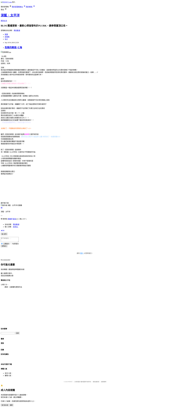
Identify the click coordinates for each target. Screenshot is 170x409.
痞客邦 (10, 219)
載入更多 (4, 234)
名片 (6, 39)
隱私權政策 (96, 381)
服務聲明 (103, 381)
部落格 (7, 37)
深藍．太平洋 (10, 15)
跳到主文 (4, 21)
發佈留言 (4, 246)
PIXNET (70, 381)
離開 (11, 405)
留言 (14, 219)
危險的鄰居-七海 (13, 47)
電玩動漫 (17, 30)
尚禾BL (15, 227)
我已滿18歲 (5, 405)
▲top (2, 230)
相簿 (6, 34)
